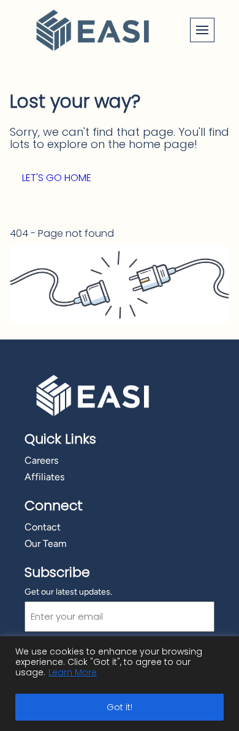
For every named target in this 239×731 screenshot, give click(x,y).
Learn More (72, 672)
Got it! (119, 707)
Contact (43, 527)
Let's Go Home (56, 178)
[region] (119, 683)
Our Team (46, 543)
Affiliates (44, 477)
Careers (41, 460)
